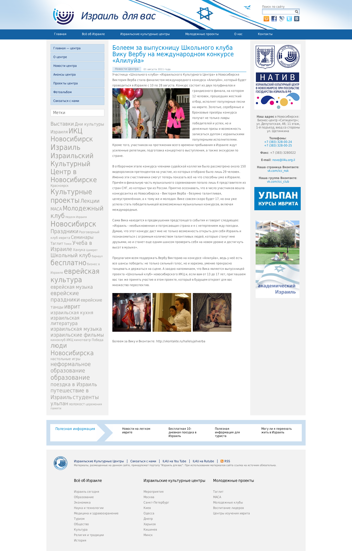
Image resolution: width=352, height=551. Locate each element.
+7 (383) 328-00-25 (278, 145)
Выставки (62, 124)
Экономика (82, 502)
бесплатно (68, 262)
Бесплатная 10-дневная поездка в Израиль (182, 432)
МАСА (56, 209)
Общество (81, 524)
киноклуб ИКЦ (62, 340)
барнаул (97, 256)
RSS (227, 461)
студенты (86, 397)
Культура (81, 529)
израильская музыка (76, 329)
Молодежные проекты (202, 34)
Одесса (149, 513)
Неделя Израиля (76, 217)
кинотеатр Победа (88, 340)
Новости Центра (127, 69)
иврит (72, 306)
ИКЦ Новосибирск (72, 135)
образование (70, 377)
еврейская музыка (72, 287)
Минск (148, 535)
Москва (149, 497)
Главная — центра (67, 48)
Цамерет (92, 250)
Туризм (79, 519)
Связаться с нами (66, 101)
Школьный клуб (71, 255)
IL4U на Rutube (203, 461)
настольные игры (65, 359)
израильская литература (65, 320)
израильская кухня (72, 312)
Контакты (265, 34)
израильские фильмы (77, 335)
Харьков (150, 524)
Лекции (89, 201)
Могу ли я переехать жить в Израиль (276, 430)
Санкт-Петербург (156, 502)
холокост (77, 404)
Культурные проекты (71, 196)
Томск (68, 244)
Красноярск (60, 186)
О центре (60, 57)
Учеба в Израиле (71, 246)
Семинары (82, 237)
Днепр (148, 519)
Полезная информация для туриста (227, 432)
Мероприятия (154, 491)
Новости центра (65, 66)
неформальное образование (71, 367)
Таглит (57, 243)
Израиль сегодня (86, 491)
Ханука (79, 250)
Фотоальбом (62, 92)
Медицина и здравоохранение (96, 513)
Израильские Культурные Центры (99, 461)
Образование (84, 497)
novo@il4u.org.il (283, 160)
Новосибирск (73, 224)
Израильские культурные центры (145, 34)
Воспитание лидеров (228, 508)
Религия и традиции (89, 535)
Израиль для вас (101, 14)
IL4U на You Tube (174, 461)
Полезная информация (75, 429)
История (80, 540)
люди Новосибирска (72, 349)
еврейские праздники (65, 296)
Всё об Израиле (93, 34)
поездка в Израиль (74, 384)
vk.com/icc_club (278, 181)
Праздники (64, 231)
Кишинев (150, 529)
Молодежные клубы (228, 502)
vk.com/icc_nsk (278, 171)
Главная (60, 34)
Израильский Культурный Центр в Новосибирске (74, 168)
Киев (147, 508)
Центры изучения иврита (231, 513)
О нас (238, 34)
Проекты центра (65, 83)
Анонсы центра (64, 74)
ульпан (59, 403)
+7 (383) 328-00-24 (278, 142)
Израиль (65, 147)
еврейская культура (75, 275)
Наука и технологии (89, 508)
